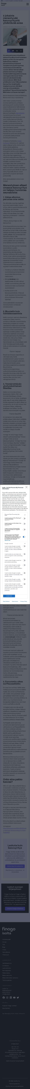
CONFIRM (9, 596)
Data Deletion (6, 601)
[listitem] (15, 515)
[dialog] (15, 544)
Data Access (15, 601)
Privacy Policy (23, 601)
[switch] (24, 518)
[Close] (27, 487)
